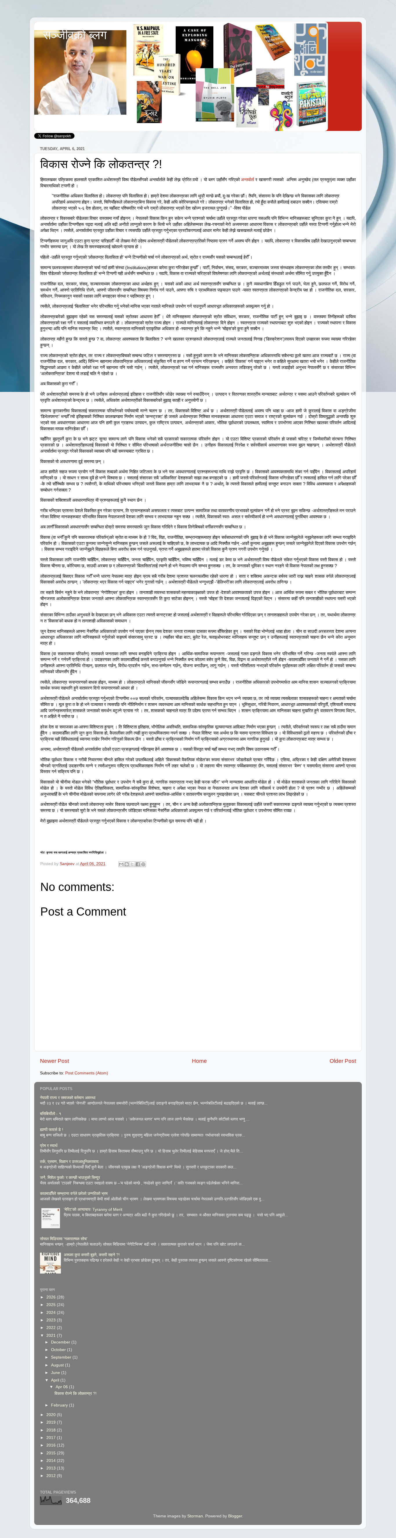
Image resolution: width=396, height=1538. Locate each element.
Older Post (343, 1061)
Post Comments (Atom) (86, 1073)
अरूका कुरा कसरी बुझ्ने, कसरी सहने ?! (92, 1255)
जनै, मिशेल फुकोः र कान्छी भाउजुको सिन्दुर (70, 1177)
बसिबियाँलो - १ (50, 1114)
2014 (51, 1460)
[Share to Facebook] (138, 864)
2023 (51, 1320)
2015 (51, 1453)
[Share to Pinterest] (143, 864)
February (60, 1405)
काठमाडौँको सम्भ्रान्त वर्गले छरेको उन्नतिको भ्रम (74, 1193)
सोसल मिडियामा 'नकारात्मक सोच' (64, 1239)
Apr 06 (62, 1387)
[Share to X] (132, 864)
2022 (51, 1328)
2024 (51, 1312)
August (58, 1365)
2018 (51, 1430)
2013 (51, 1468)
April (55, 1380)
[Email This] (121, 864)
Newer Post (54, 1061)
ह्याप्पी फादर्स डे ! (51, 1130)
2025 (51, 1305)
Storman (195, 1516)
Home (199, 1061)
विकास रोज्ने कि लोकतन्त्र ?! (76, 1393)
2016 (51, 1445)
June (56, 1372)
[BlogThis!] (127, 864)
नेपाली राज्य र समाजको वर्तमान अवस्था (67, 1098)
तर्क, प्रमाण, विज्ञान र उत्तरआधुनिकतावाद (69, 1161)
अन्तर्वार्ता (247, 179)
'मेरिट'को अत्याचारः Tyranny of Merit (93, 1209)
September (61, 1357)
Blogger (235, 1516)
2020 (51, 1415)
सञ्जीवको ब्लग (75, 35)
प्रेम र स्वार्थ (48, 1145)
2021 (51, 1335)
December (61, 1342)
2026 (51, 1297)
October (59, 1350)
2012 (51, 1476)
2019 (51, 1422)
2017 (51, 1438)
